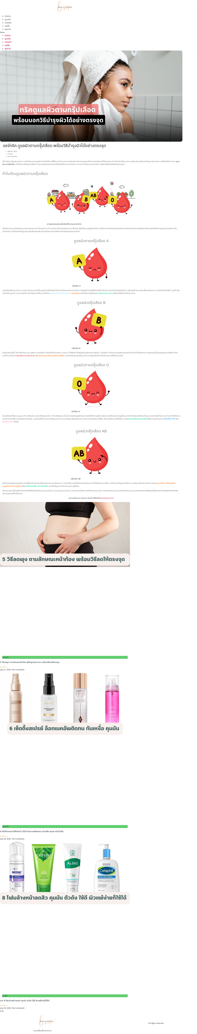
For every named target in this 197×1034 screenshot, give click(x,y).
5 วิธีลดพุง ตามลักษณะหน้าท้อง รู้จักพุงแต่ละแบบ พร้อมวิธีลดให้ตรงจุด (30, 662)
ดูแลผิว (8, 19)
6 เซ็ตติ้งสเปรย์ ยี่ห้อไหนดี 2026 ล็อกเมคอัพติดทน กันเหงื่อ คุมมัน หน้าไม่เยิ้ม (32, 831)
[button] (65, 32)
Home (8, 16)
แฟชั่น (7, 26)
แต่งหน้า (8, 22)
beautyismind (107, 498)
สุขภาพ (8, 29)
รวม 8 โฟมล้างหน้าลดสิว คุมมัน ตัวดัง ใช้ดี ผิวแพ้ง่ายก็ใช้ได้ (25, 1000)
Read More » (4, 667)
